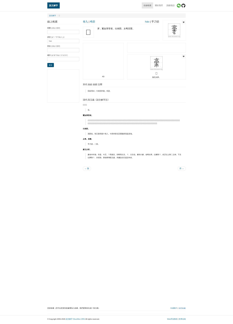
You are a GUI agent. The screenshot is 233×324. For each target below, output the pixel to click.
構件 (57, 55)
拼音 (55, 37)
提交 (50, 65)
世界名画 (182, 319)
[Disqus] (134, 203)
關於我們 (159, 5)
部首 (53, 46)
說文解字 (53, 5)
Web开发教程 (172, 319)
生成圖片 (173, 308)
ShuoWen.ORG (79, 319)
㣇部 (92, 21)
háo (147, 21)
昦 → (181, 168)
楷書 (53, 28)
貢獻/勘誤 (170, 5)
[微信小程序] (178, 5)
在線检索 (147, 5)
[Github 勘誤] (183, 5)
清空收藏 (182, 308)
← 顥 (87, 168)
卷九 (85, 21)
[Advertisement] (103, 60)
